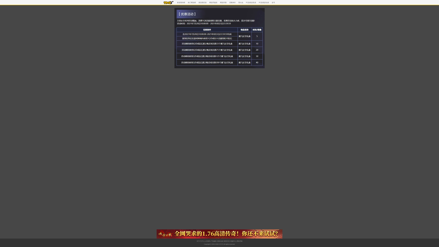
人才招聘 (207, 241)
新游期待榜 (181, 2)
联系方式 (226, 241)
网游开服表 (213, 2)
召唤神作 (232, 2)
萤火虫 (240, 2)
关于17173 (200, 241)
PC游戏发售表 (251, 2)
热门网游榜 (192, 2)
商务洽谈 (220, 241)
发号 (273, 2)
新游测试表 (203, 2)
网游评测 (223, 2)
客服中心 (233, 241)
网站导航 (239, 241)
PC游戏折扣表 (264, 2)
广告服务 (213, 241)
